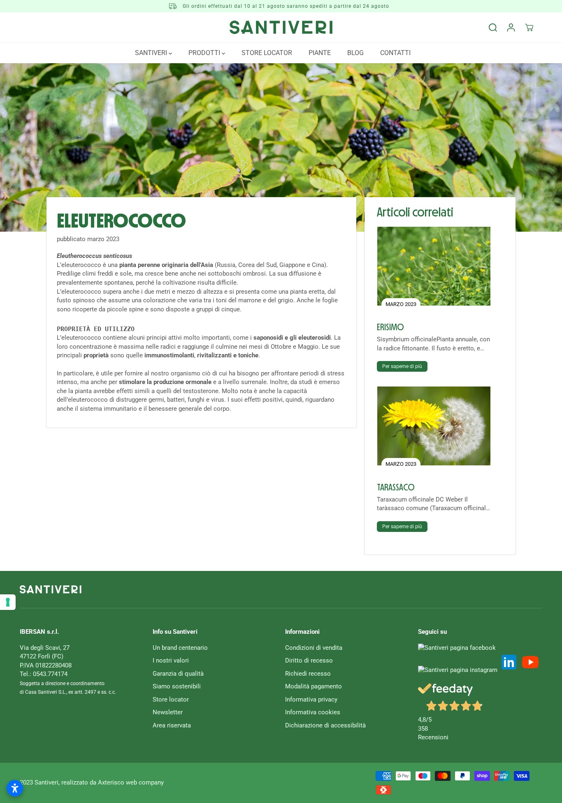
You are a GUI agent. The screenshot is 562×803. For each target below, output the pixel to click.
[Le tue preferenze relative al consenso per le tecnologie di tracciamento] (8, 602)
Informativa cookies (312, 712)
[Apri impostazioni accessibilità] (15, 788)
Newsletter (168, 712)
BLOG (355, 53)
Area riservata (172, 725)
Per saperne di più (402, 366)
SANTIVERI (152, 53)
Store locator (171, 699)
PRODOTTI (205, 53)
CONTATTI (395, 53)
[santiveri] (281, 27)
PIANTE (320, 53)
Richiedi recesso (308, 673)
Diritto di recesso (309, 660)
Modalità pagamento (313, 686)
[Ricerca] (493, 27)
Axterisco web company (131, 782)
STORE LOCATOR (267, 53)
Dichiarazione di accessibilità (325, 725)
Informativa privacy (311, 699)
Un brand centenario (180, 647)
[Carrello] (529, 27)
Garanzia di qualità (178, 673)
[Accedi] (511, 27)
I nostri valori (171, 660)
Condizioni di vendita (313, 647)
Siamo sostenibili (177, 686)
